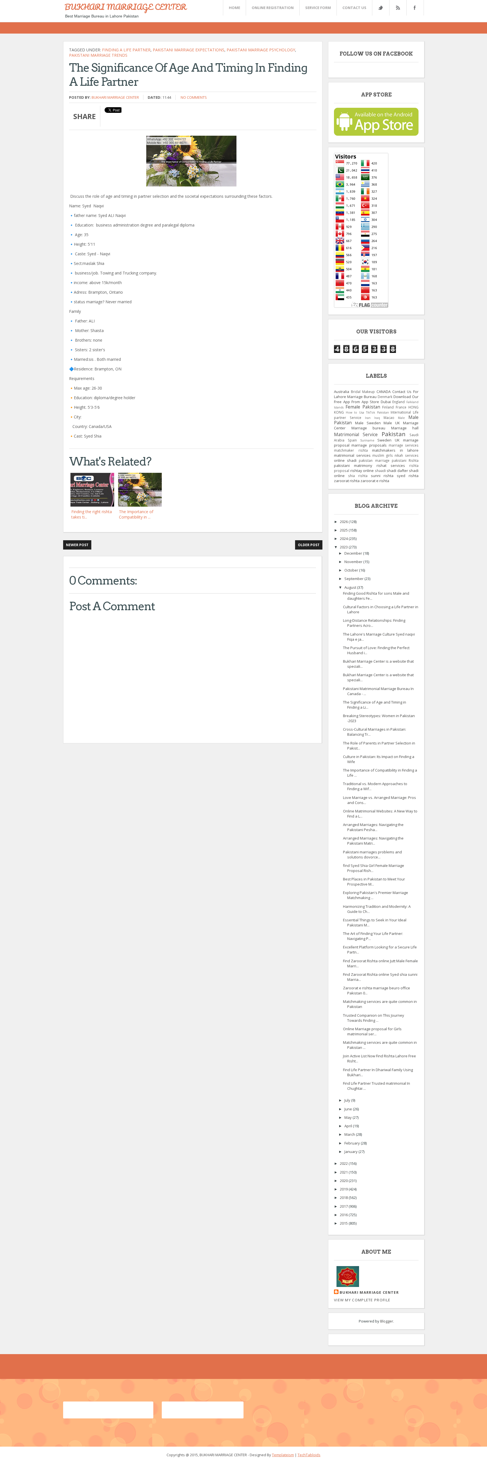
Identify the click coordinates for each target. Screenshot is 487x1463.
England (398, 401)
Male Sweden (368, 422)
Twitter (380, 8)
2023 (344, 547)
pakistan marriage (374, 460)
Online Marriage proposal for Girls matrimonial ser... (372, 1031)
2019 (344, 1189)
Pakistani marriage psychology (261, 49)
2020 (344, 1180)
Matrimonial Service (356, 434)
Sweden (384, 440)
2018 (344, 1197)
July (347, 1100)
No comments (194, 97)
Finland (388, 407)
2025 (344, 530)
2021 (344, 1172)
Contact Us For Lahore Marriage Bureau (376, 394)
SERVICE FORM (318, 7)
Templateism (283, 1454)
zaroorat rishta (347, 480)
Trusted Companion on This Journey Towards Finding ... (373, 1018)
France (401, 407)
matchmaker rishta (351, 450)
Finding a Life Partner (126, 49)
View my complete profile (362, 1299)
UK (397, 440)
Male (401, 418)
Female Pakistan (363, 407)
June (348, 1108)
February (352, 1143)
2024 (344, 538)
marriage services (404, 445)
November (353, 561)
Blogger (386, 1321)
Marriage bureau (368, 427)
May (348, 1117)
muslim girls (382, 455)
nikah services (407, 455)
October (351, 570)
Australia (341, 391)
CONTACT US (354, 7)
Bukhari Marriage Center (115, 97)
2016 (344, 1214)
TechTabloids (309, 1454)
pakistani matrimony (353, 465)
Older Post (309, 544)
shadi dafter (397, 470)
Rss (397, 8)
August (350, 587)
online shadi (345, 460)
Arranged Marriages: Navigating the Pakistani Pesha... (373, 827)
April (348, 1125)
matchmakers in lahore (395, 450)
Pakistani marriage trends (98, 55)
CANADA (384, 391)
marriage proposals (368, 445)
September (354, 578)
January (351, 1151)
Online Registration (273, 7)
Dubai (386, 401)
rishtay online (362, 470)
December (353, 553)
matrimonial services (352, 455)
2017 (344, 1206)
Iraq (377, 418)
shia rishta (358, 475)
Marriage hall (405, 427)
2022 (344, 1163)
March (350, 1134)
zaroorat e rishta (374, 480)
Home (234, 7)
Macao (389, 417)
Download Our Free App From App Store (376, 399)
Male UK (392, 422)
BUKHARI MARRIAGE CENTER (125, 7)
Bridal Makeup (363, 391)
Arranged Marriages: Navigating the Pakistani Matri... (373, 841)
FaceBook (414, 8)
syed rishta (408, 475)
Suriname (367, 440)
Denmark (385, 396)
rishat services (391, 465)
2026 (344, 521)
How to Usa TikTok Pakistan (367, 412)
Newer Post (77, 544)
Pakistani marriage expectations (188, 49)
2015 (344, 1223)
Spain (352, 440)
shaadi (380, 470)
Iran (368, 418)
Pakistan (394, 434)
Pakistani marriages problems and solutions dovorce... (372, 854)
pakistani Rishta (405, 460)
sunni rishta (382, 475)
